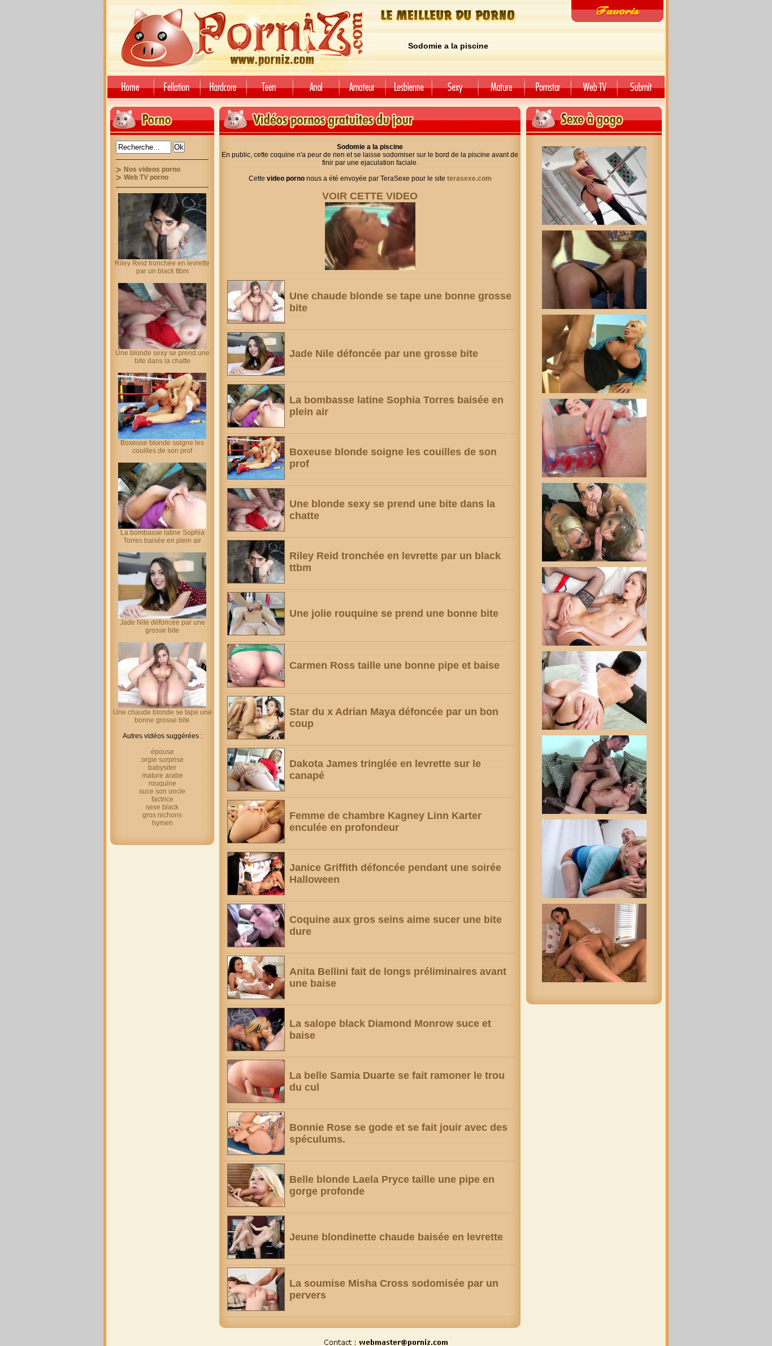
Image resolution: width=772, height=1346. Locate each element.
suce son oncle (162, 791)
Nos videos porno (152, 169)
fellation (177, 91)
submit (643, 91)
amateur (362, 91)
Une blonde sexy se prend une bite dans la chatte (162, 357)
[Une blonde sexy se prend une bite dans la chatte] (256, 510)
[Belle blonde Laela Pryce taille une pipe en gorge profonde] (256, 1185)
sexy (455, 91)
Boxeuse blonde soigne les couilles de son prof (162, 447)
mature (501, 91)
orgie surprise (162, 760)
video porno (128, 91)
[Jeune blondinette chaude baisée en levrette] (256, 1237)
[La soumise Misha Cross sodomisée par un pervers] (256, 1289)
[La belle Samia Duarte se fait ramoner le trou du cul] (256, 1081)
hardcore (223, 91)
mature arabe (162, 775)
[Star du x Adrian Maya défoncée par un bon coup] (256, 717)
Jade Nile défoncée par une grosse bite (383, 353)
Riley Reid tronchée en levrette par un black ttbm (162, 267)
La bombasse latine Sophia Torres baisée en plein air (162, 537)
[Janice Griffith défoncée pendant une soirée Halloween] (256, 873)
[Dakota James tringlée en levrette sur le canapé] (256, 769)
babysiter (162, 768)
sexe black (162, 807)
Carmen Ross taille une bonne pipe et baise (394, 665)
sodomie (316, 91)
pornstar (547, 91)
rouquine (162, 783)
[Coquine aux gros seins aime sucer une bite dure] (256, 925)
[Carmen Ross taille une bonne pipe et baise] (256, 665)
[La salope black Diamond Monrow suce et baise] (256, 1029)
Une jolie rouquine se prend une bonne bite (393, 613)
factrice (162, 799)
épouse (162, 752)
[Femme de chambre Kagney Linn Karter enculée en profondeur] (256, 821)
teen (269, 91)
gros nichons (162, 815)
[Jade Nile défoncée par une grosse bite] (256, 354)
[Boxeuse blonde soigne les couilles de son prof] (256, 458)
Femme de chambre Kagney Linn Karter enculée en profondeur (385, 821)
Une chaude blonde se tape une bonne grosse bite (162, 716)
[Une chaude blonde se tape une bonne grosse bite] (256, 302)
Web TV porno (146, 177)
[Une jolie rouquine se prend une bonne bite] (256, 613)
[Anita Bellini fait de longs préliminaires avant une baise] (256, 977)
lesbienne (408, 91)
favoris (617, 11)
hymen (162, 823)
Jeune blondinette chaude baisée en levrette (396, 1237)
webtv (594, 91)
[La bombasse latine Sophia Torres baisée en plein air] (256, 406)
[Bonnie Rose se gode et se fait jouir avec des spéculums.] (256, 1133)
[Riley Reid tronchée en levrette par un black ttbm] (256, 561)
